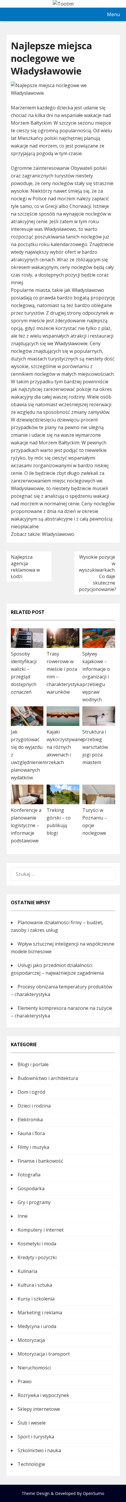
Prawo (25, 1381)
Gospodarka (31, 1188)
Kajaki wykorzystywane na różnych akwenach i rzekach (65, 747)
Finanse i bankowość (40, 1161)
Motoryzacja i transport (44, 1354)
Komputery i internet (41, 1230)
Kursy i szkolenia (36, 1299)
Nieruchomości (34, 1367)
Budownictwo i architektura (48, 1078)
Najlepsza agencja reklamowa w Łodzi (25, 567)
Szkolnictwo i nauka (39, 1450)
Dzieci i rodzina (34, 1106)
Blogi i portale (33, 1064)
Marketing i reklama (40, 1312)
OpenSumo (93, 1493)
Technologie (31, 1464)
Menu (113, 14)
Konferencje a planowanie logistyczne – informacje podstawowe (26, 825)
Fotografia (29, 1174)
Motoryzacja (31, 1340)
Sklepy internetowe (39, 1409)
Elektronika (30, 1119)
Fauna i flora (31, 1133)
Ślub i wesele (32, 1423)
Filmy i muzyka (33, 1147)
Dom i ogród (31, 1092)
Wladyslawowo (58, 534)
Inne (23, 1216)
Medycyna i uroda (37, 1326)
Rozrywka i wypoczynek (43, 1395)
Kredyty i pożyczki (37, 1257)
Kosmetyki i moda (37, 1243)
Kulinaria (27, 1271)
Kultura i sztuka (35, 1285)
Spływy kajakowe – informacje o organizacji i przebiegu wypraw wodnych (96, 677)
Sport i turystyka (36, 1436)
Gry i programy (34, 1202)
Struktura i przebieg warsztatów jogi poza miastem (95, 747)
